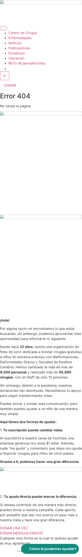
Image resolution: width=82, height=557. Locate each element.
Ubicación (16, 58)
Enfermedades (19, 38)
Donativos (16, 53)
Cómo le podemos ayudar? (53, 548)
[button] (10, 69)
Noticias (14, 43)
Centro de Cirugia (22, 33)
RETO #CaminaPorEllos (26, 63)
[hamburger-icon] (3, 28)
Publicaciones (19, 48)
